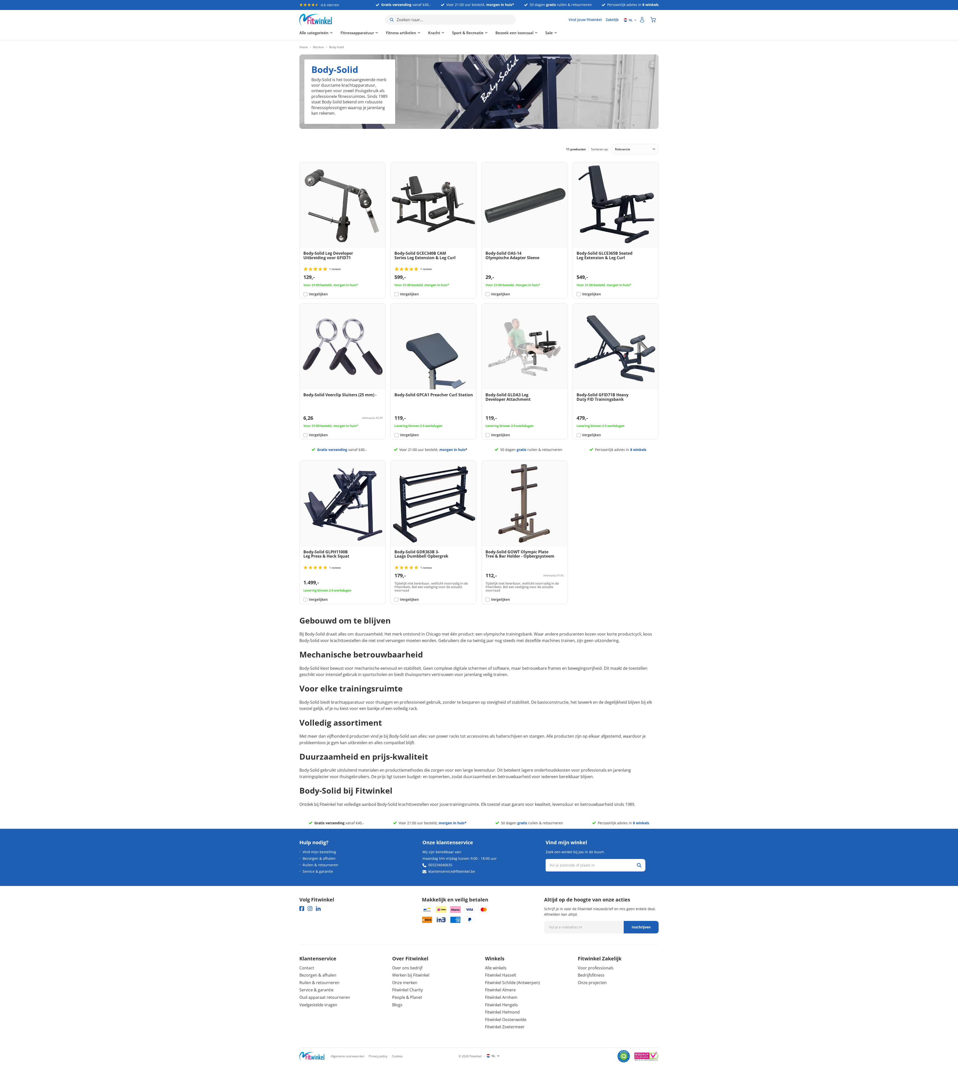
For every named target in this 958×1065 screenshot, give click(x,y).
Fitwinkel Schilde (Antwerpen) (512, 982)
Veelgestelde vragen (318, 1005)
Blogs (397, 1005)
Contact (306, 968)
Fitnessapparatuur (357, 32)
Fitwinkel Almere (500, 990)
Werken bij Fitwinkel (410, 975)
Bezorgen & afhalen (319, 858)
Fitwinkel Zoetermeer (505, 1027)
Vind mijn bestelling (319, 852)
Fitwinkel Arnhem (501, 997)
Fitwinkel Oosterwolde (505, 1019)
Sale (549, 32)
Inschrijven (641, 927)
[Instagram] (310, 908)
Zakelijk (612, 19)
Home (303, 47)
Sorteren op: (599, 149)
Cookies (397, 1056)
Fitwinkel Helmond (502, 1012)
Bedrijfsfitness (591, 975)
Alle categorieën (314, 32)
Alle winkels (495, 968)
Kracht (434, 32)
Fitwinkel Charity (407, 990)
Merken (318, 47)
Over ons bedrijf (407, 968)
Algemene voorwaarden (347, 1056)
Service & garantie (318, 871)
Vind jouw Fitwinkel (585, 19)
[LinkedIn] (318, 908)
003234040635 (440, 864)
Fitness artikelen (401, 32)
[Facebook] (301, 908)
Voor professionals (595, 968)
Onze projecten (592, 982)
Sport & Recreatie (467, 32)
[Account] (642, 19)
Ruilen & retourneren (320, 864)
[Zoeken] (639, 865)
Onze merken (404, 982)
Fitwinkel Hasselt (500, 975)
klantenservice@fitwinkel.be (451, 871)
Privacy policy (378, 1056)
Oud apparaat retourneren (324, 997)
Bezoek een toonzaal (514, 32)
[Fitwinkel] (311, 1056)
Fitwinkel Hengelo (501, 1005)
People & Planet (407, 997)
